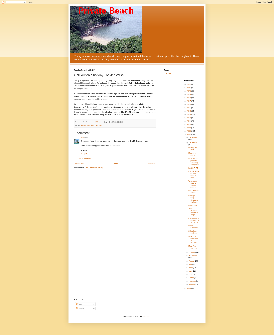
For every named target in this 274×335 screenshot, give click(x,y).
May (191, 271)
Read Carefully (193, 227)
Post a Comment (84, 159)
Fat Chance (192, 205)
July (190, 264)
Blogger (147, 317)
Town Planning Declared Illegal (193, 212)
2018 (189, 98)
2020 (189, 91)
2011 (189, 121)
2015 (189, 108)
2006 (189, 289)
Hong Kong (91, 125)
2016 (189, 104)
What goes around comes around (192, 184)
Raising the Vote (192, 149)
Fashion (83, 125)
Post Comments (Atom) (94, 168)
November (193, 143)
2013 (189, 114)
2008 (189, 131)
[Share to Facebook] (118, 122)
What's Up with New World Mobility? (193, 239)
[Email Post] (105, 122)
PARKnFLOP (193, 168)
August (192, 261)
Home (115, 164)
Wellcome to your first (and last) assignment (194, 162)
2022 (189, 84)
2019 (189, 94)
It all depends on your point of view (193, 174)
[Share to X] (115, 122)
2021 (189, 88)
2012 (189, 118)
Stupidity (99, 125)
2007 (189, 135)
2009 (189, 128)
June (191, 268)
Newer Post (79, 164)
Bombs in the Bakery (193, 191)
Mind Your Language (193, 247)
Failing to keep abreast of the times (193, 199)
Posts (79, 304)
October (192, 252)
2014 (189, 111)
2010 (189, 125)
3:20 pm (84, 154)
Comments (81, 308)
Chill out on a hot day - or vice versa (193, 220)
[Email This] (110, 122)
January (192, 284)
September (193, 256)
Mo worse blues (192, 154)
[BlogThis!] (113, 122)
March (191, 278)
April (191, 274)
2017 (189, 101)
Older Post (151, 164)
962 (82, 138)
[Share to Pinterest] (121, 122)
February (192, 281)
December (193, 137)
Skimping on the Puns (193, 232)
